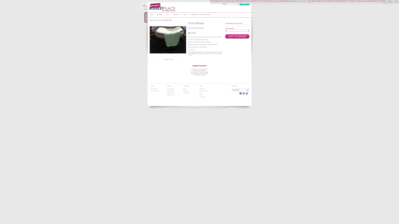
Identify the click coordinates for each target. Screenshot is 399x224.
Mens (151, 14)
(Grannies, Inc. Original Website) (200, 14)
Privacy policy (203, 96)
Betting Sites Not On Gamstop (199, 72)
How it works (154, 88)
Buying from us (170, 90)
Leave (396, 1)
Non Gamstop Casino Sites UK (199, 73)
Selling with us (170, 92)
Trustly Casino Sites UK (199, 70)
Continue (389, 1)
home (151, 20)
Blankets (160, 20)
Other (185, 14)
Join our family (170, 88)
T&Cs (201, 94)
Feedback (185, 90)
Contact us (202, 88)
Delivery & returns (204, 90)
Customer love (186, 92)
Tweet (145, 9)
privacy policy (302, 1)
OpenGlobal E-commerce (393, 3)
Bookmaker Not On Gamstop (199, 69)
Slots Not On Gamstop (199, 75)
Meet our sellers (154, 90)
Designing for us (171, 94)
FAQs (201, 92)
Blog (184, 88)
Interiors (176, 14)
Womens (159, 14)
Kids (167, 14)
